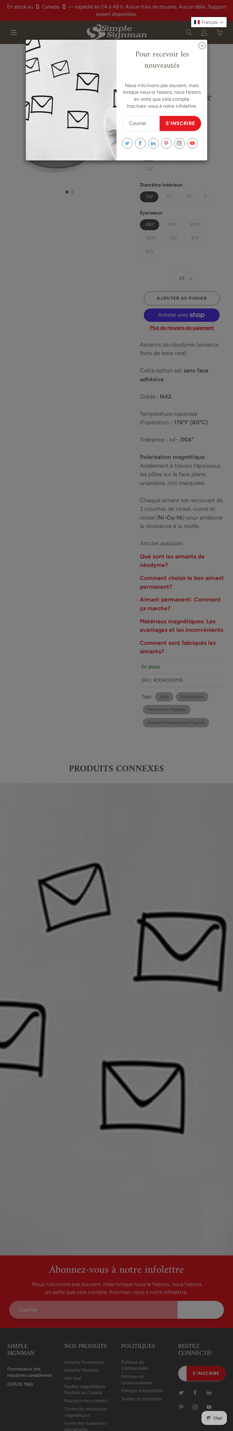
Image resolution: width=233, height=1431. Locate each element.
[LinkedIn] (153, 143)
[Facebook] (140, 143)
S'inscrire (180, 123)
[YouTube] (192, 143)
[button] (209, 22)
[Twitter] (127, 143)
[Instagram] (179, 143)
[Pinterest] (166, 143)
